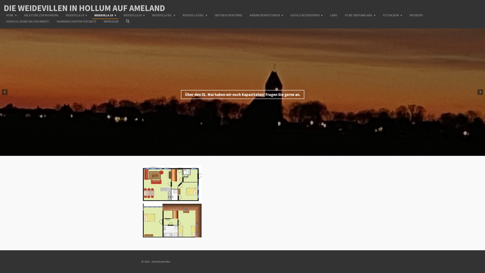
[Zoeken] (128, 21)
